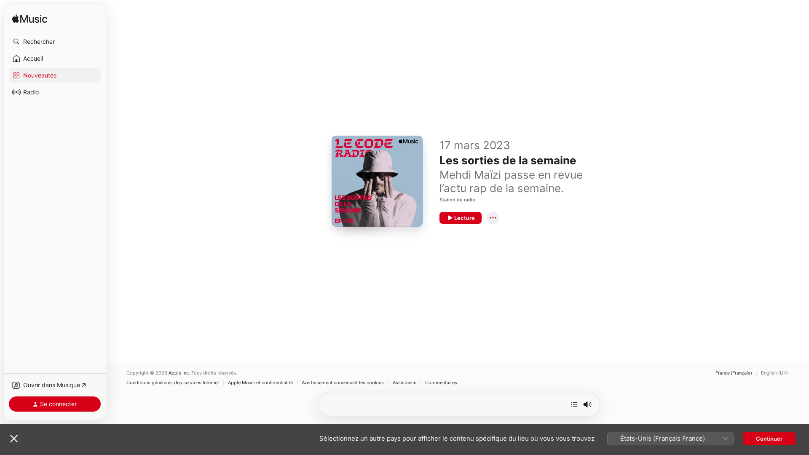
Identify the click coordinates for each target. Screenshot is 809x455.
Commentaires (441, 382)
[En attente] (574, 404)
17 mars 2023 (474, 145)
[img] (29, 19)
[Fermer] (14, 438)
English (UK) (774, 373)
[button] (54, 42)
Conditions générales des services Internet (172, 382)
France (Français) (733, 373)
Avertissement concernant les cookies (343, 382)
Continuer (769, 438)
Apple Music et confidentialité (260, 382)
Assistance (404, 382)
